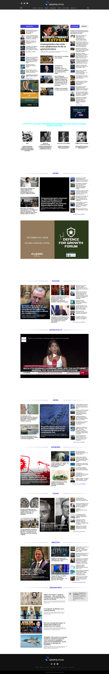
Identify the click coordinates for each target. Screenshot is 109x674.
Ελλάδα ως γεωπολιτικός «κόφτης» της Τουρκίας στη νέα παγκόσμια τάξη (63, 147)
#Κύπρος (82, 124)
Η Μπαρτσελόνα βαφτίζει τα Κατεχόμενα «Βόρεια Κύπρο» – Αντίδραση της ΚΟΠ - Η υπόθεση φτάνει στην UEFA (45, 147)
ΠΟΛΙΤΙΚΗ (40, 8)
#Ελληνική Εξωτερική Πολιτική (56, 124)
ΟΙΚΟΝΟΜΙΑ (53, 8)
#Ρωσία (50, 125)
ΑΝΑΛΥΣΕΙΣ (73, 8)
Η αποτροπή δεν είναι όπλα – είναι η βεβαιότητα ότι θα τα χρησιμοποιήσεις (81, 147)
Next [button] (36, 105)
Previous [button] (34, 105)
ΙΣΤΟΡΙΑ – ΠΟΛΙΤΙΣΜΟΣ (63, 8)
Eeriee (62, 672)
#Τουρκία (58, 125)
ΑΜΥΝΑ (46, 8)
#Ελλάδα (37, 124)
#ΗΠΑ (74, 124)
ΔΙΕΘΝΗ (35, 8)
